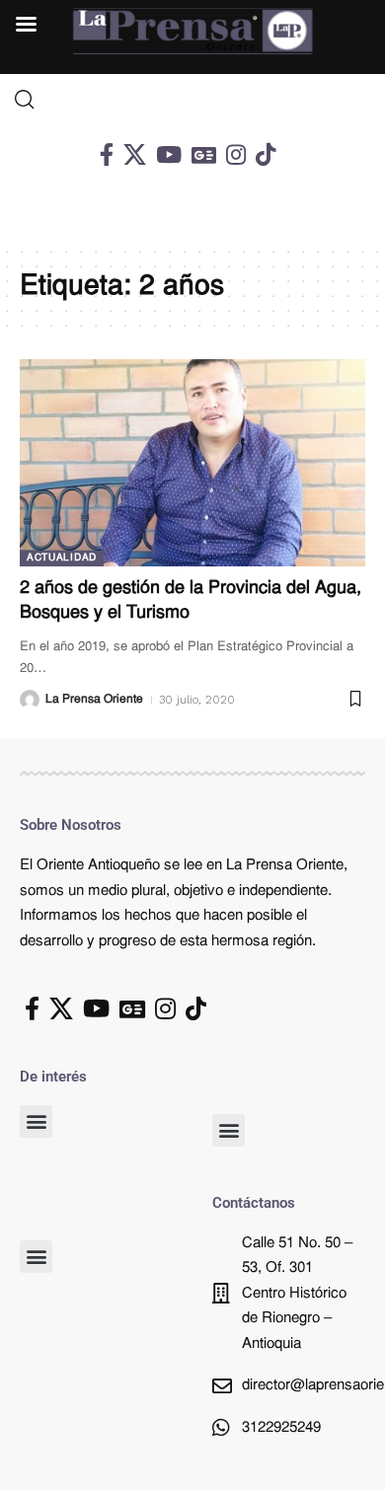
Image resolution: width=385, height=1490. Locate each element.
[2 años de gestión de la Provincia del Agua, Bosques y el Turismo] (192, 462)
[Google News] (204, 154)
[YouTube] (169, 154)
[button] (36, 1121)
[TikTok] (265, 154)
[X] (134, 154)
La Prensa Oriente (94, 700)
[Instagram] (236, 154)
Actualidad (62, 558)
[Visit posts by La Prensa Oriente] (29, 699)
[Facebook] (106, 154)
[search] (192, 99)
